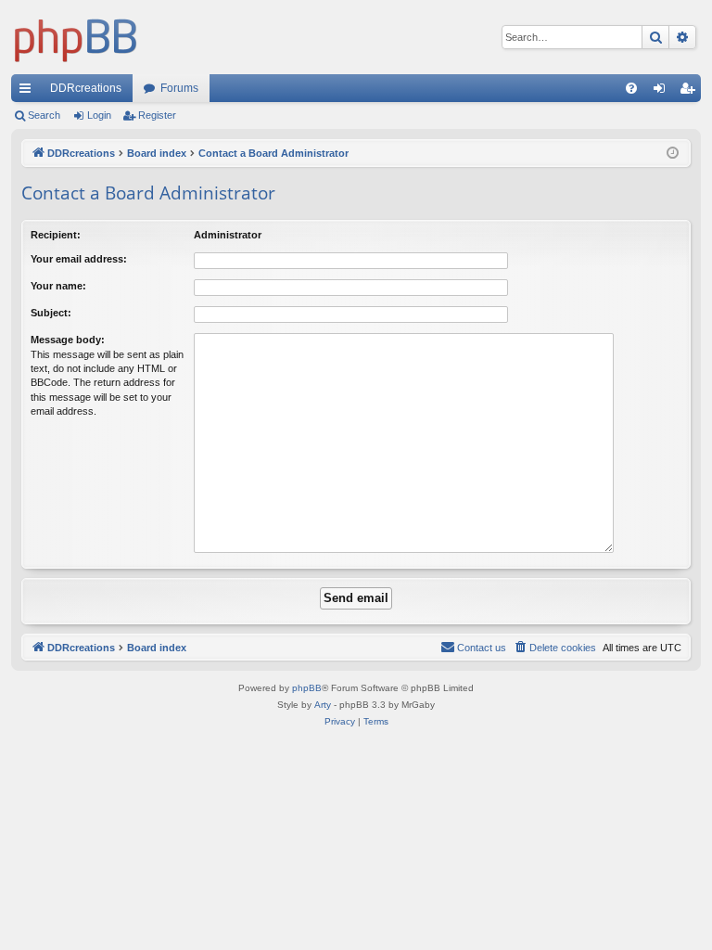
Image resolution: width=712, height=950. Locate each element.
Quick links (29, 92)
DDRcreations (85, 88)
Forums (179, 88)
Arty (322, 705)
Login (99, 115)
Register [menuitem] (690, 92)
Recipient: (56, 234)
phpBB (307, 688)
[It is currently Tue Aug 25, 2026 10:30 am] (673, 153)
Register (157, 115)
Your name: (58, 285)
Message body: (68, 339)
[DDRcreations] (76, 37)
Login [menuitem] (663, 92)
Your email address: (79, 258)
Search (44, 115)
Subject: (51, 312)
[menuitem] (631, 88)
